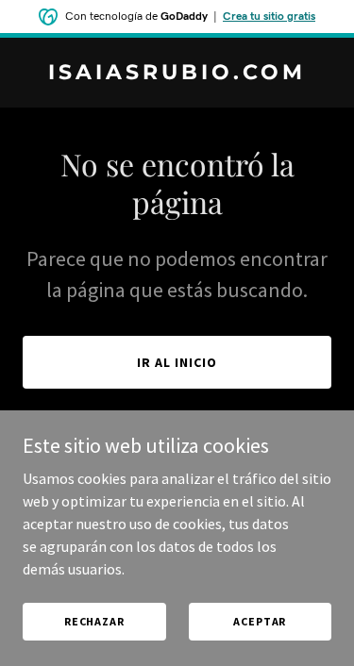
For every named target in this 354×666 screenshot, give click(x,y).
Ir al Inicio (177, 362)
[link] (177, 73)
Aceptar (259, 621)
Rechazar (94, 621)
